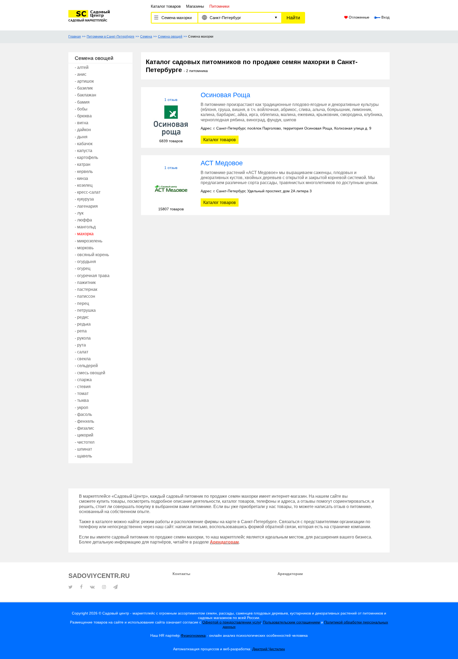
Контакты (181, 574)
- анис (80, 74)
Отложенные (358, 17)
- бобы (81, 109)
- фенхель (84, 421)
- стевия (83, 386)
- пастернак (86, 289)
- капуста (83, 150)
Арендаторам (290, 574)
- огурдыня (85, 261)
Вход (385, 17)
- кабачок (84, 143)
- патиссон (85, 296)
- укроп (81, 407)
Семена (146, 36)
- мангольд (85, 227)
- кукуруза (84, 199)
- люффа (83, 220)
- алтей (82, 67)
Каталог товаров (166, 6)
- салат (81, 352)
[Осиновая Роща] (170, 120)
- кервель (84, 171)
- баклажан (85, 95)
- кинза (81, 178)
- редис (82, 317)
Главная (74, 36)
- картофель (86, 157)
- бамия (82, 102)
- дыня (81, 137)
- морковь (84, 248)
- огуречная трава (92, 275)
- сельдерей (86, 365)
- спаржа (83, 379)
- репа (81, 331)
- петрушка (85, 310)
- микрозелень (88, 241)
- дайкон (83, 129)
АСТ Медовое (222, 163)
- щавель (83, 456)
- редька (83, 324)
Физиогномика (193, 635)
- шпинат (83, 449)
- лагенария (86, 206)
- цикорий (84, 435)
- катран (82, 164)
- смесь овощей (90, 373)
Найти (293, 17)
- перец (82, 303)
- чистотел (84, 442)
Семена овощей (170, 36)
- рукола (83, 338)
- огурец (82, 268)
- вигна (81, 123)
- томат (82, 393)
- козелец (84, 185)
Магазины (195, 6)
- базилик (84, 88)
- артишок (84, 81)
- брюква (83, 116)
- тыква (82, 400)
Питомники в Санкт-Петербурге (110, 36)
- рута (80, 345)
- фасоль (83, 414)
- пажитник (85, 282)
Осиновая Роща (225, 95)
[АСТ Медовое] (170, 188)
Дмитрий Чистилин (268, 649)
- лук (79, 213)
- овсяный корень (92, 254)
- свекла (83, 359)
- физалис (84, 428)
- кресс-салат (87, 192)
